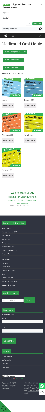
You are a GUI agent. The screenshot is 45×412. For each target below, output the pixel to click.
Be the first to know (8, 315)
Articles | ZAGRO (7, 278)
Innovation (5, 263)
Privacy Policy (6, 254)
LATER (29, 24)
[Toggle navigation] (13, 36)
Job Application (6, 360)
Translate (19, 378)
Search (29, 300)
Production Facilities (8, 246)
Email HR (5, 364)
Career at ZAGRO (7, 356)
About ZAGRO (6, 228)
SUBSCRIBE (37, 24)
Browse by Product (12, 67)
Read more (8, 105)
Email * (4, 327)
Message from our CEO (9, 232)
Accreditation (6, 259)
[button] (39, 35)
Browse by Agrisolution (13, 52)
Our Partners (6, 243)
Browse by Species (12, 59)
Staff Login (5, 367)
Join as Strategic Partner (9, 250)
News (3, 274)
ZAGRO (5, 386)
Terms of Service (34, 391)
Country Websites (10, 29)
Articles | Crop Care (8, 285)
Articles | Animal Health (9, 281)
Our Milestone (6, 239)
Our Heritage (6, 235)
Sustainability (6, 267)
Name (4, 318)
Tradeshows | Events (8, 270)
